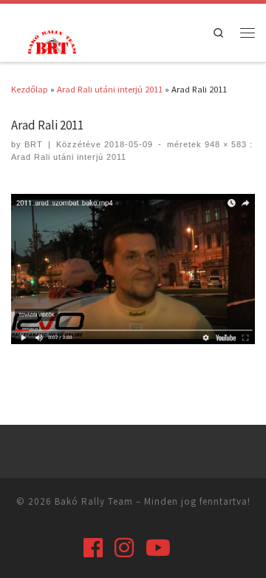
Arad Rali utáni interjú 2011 (110, 89)
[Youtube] (158, 548)
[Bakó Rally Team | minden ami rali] (50, 40)
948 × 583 (224, 144)
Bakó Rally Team (94, 501)
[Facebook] (93, 548)
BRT (33, 144)
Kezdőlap (29, 89)
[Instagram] (124, 548)
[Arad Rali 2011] (133, 269)
